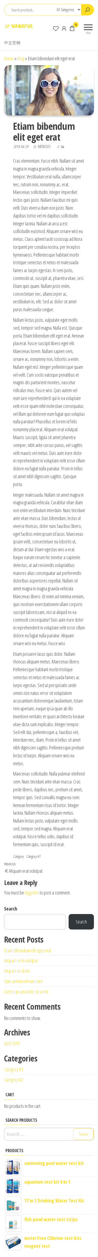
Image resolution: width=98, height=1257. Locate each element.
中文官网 (12, 42)
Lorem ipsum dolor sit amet (26, 991)
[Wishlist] (56, 28)
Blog (20, 58)
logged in (32, 892)
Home (9, 58)
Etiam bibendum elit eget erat (27, 950)
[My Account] (64, 28)
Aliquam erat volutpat (21, 960)
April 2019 (12, 1043)
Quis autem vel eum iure (23, 981)
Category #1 (33, 856)
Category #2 (13, 1079)
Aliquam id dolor (17, 971)
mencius (44, 146)
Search (10, 908)
